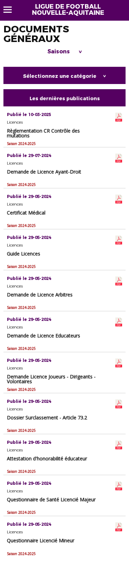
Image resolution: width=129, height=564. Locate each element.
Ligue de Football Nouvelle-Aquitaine (68, 10)
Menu (10, 10)
